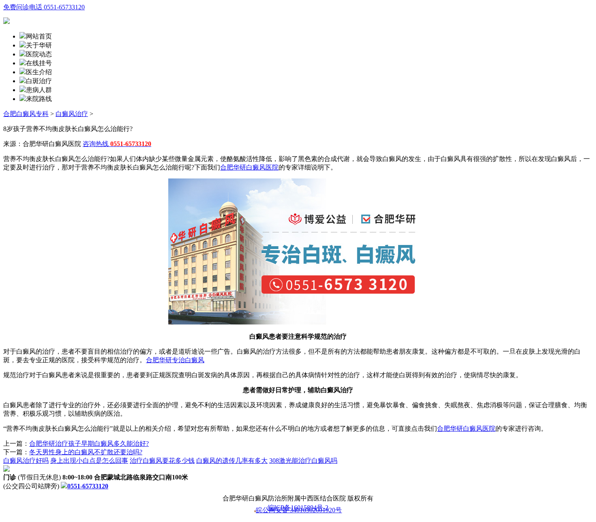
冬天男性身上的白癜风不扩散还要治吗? (85, 452)
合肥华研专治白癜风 (175, 360)
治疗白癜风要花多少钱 (162, 460)
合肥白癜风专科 (26, 113)
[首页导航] (22, 63)
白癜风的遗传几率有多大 (232, 460)
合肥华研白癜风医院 (249, 167)
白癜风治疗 (72, 113)
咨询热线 (117, 143)
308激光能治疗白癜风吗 (303, 460)
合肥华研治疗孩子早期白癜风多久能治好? (89, 443)
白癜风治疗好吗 (26, 460)
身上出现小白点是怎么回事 (89, 460)
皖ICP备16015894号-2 (298, 508)
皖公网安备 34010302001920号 (299, 510)
